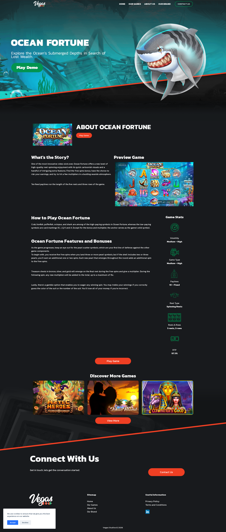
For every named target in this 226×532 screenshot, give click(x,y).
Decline (25, 522)
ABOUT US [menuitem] (149, 3)
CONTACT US (184, 3)
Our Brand (92, 511)
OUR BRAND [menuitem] (164, 3)
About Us (91, 508)
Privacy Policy (152, 501)
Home (90, 501)
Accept (13, 522)
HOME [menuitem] (122, 3)
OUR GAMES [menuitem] (135, 3)
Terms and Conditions (155, 504)
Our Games (92, 504)
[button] (84, 135)
